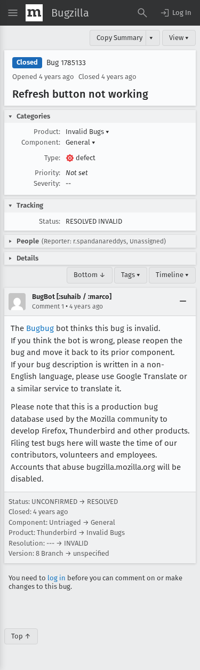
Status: (49, 221)
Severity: (47, 183)
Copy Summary (119, 38)
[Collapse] (182, 301)
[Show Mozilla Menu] (34, 12)
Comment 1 (48, 306)
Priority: (47, 173)
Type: (52, 158)
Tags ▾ (130, 275)
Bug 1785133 (66, 62)
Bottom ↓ (90, 275)
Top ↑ (21, 636)
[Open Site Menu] (12, 12)
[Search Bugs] (142, 12)
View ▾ (179, 38)
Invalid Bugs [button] (87, 132)
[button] (175, 12)
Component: (40, 142)
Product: (47, 132)
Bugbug (40, 328)
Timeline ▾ (172, 275)
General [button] (80, 142)
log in (56, 578)
